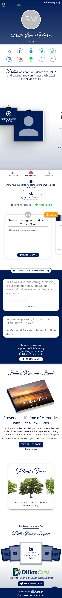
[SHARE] (42, 59)
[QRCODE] (9, 51)
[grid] (31, 131)
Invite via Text (45, 205)
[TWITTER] (42, 51)
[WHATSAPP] (53, 51)
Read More (31, 307)
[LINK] (53, 59)
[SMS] (31, 59)
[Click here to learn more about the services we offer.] (31, 572)
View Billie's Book (31, 444)
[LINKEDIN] (9, 59)
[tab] (13, 174)
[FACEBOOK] (20, 51)
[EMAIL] (20, 59)
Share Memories (32, 583)
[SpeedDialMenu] (55, 591)
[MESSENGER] (31, 51)
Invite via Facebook (22, 205)
